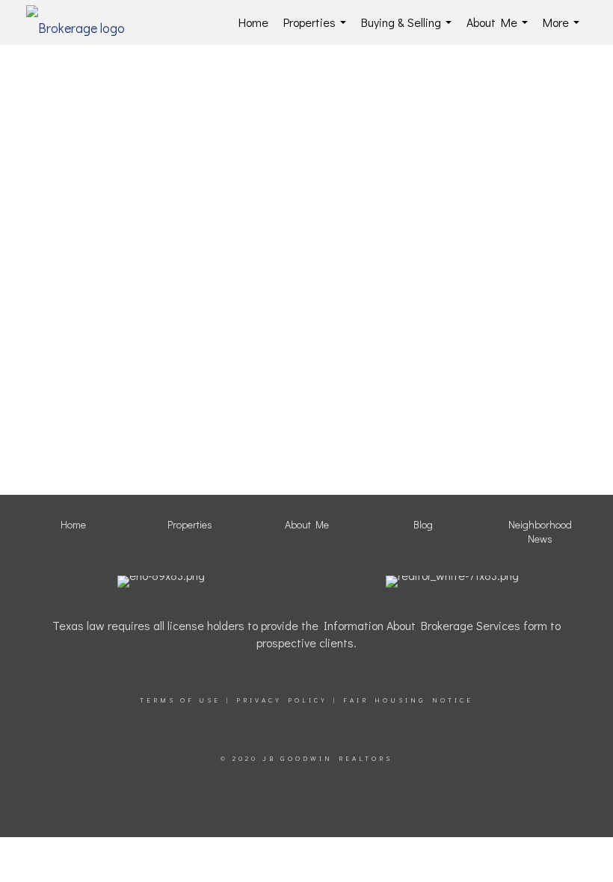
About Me (500, 29)
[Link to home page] (83, 22)
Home (253, 22)
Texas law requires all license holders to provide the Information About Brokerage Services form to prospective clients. (306, 633)
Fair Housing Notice (408, 700)
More (564, 29)
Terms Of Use (180, 700)
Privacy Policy (281, 700)
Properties (317, 29)
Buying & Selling (409, 29)
